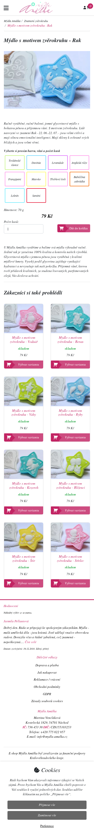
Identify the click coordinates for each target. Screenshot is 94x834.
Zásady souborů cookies (47, 701)
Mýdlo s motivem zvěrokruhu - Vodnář (24, 340)
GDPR (47, 694)
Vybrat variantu (28, 364)
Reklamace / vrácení (47, 679)
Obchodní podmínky (47, 686)
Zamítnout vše (47, 815)
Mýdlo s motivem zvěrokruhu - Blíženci (70, 485)
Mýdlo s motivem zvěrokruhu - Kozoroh (23, 485)
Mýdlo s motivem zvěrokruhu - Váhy (23, 413)
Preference (47, 826)
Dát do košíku (78, 228)
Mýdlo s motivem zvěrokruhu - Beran (70, 340)
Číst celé (30, 642)
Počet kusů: (11, 221)
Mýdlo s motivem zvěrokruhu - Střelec (70, 559)
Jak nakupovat (47, 672)
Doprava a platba (47, 665)
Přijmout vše (47, 805)
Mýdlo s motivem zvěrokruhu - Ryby (70, 413)
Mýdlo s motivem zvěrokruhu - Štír (23, 559)
